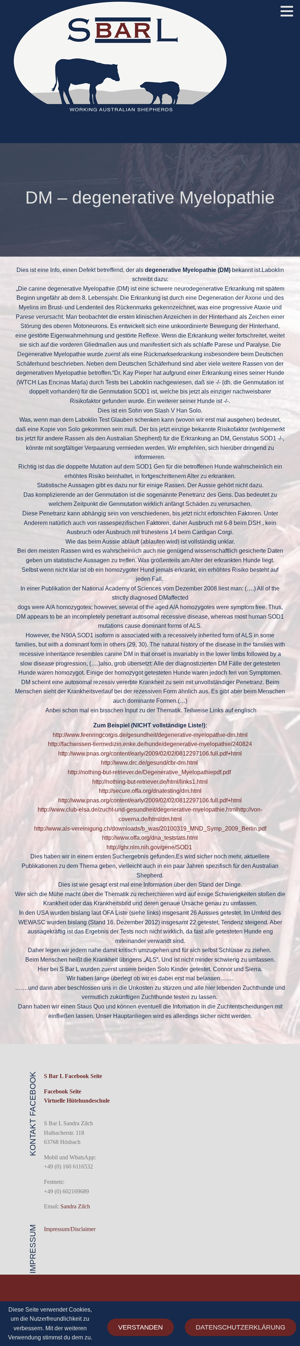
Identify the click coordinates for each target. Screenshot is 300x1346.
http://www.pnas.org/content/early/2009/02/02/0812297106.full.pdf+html (150, 753)
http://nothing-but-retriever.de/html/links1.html (150, 782)
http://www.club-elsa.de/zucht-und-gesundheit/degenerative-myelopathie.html (137, 809)
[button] (289, 10)
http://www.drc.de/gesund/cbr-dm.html (150, 763)
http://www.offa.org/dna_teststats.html (150, 838)
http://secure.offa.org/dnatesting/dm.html (150, 791)
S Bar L (25, 133)
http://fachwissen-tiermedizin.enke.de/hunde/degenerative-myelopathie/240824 (150, 744)
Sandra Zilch (75, 1206)
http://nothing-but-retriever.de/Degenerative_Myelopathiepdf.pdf (150, 772)
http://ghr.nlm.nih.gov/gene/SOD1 (150, 847)
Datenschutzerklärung (240, 1327)
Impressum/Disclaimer (69, 1229)
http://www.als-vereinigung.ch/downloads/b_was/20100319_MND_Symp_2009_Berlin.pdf (150, 828)
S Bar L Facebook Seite (73, 1076)
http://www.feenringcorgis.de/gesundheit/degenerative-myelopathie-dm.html (150, 735)
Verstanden (140, 1327)
